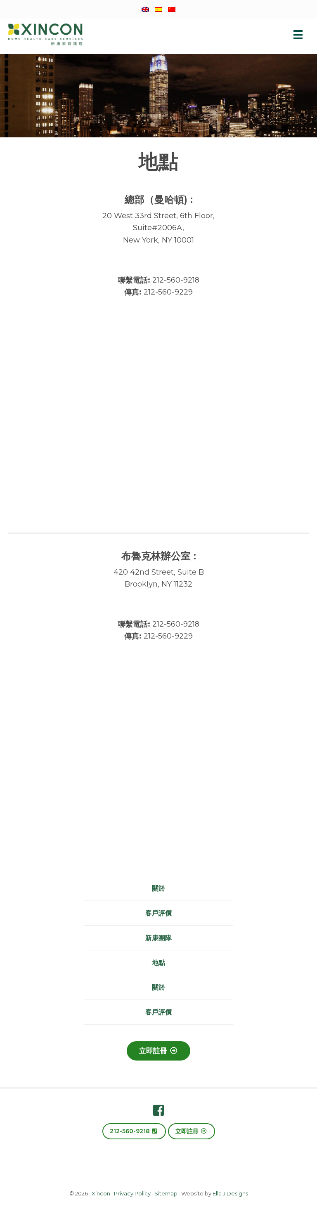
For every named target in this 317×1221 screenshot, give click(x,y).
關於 (158, 888)
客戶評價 (158, 913)
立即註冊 (154, 1051)
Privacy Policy (132, 1193)
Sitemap (165, 1193)
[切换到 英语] (145, 9)
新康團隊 (158, 938)
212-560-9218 (130, 1131)
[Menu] (298, 34)
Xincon (101, 1193)
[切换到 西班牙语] (158, 9)
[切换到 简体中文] (171, 9)
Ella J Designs (230, 1193)
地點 (158, 962)
